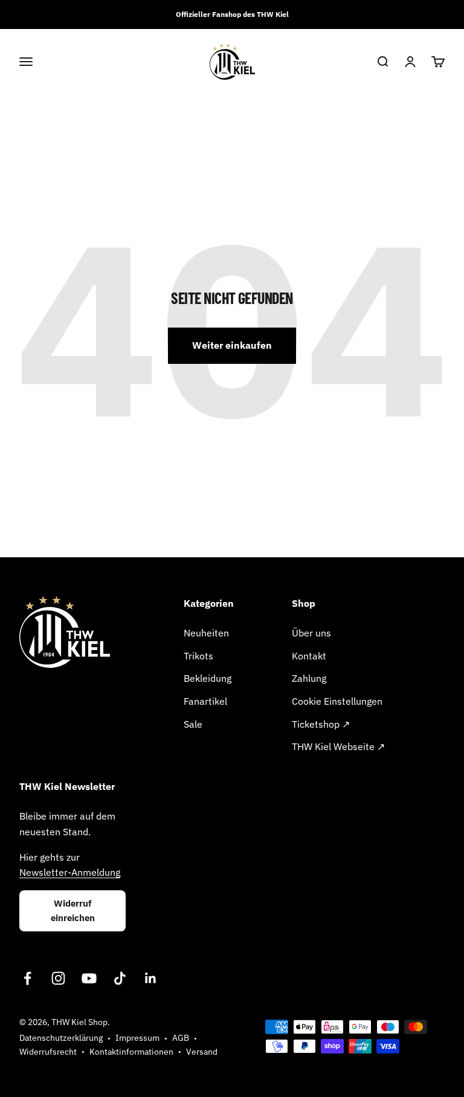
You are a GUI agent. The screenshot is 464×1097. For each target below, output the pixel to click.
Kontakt (309, 656)
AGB (180, 1037)
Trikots (198, 656)
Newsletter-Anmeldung (69, 872)
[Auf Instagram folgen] (58, 978)
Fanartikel (205, 701)
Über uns (311, 633)
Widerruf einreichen (73, 911)
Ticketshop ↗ (321, 724)
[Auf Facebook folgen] (27, 978)
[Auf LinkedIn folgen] (151, 978)
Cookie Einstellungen (337, 701)
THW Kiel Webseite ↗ (338, 746)
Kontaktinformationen (131, 1051)
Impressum (137, 1037)
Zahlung (309, 678)
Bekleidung (207, 678)
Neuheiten (206, 633)
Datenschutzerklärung (61, 1037)
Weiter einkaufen (232, 345)
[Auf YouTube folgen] (89, 978)
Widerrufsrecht (48, 1051)
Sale (193, 724)
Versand (202, 1051)
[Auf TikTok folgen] (120, 978)
